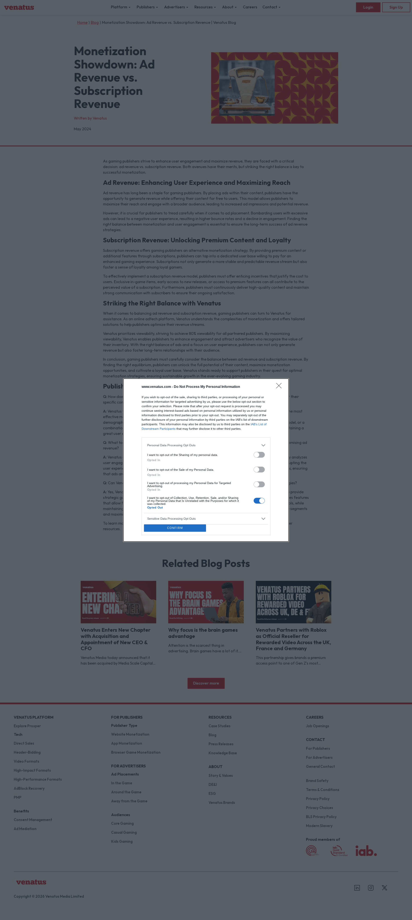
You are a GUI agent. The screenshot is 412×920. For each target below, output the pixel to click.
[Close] (280, 387)
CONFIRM (175, 528)
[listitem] (206, 445)
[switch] (259, 455)
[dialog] (206, 460)
